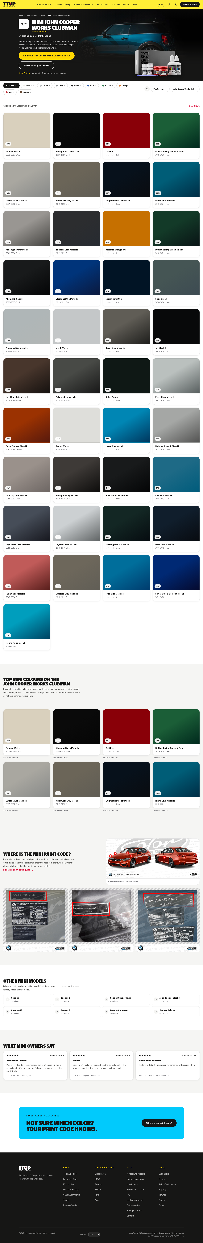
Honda (98, 1189)
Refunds (162, 1194)
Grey (62, 85)
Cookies (162, 1205)
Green (109, 85)
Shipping (162, 1189)
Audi (97, 1200)
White (30, 85)
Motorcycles (68, 1184)
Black (77, 85)
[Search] (147, 88)
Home (21, 15)
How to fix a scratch (135, 1189)
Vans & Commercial (71, 1194)
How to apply (102, 4)
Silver (46, 85)
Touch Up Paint (43, 4)
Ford (97, 1194)
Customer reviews (120, 4)
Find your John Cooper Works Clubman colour (46, 55)
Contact (130, 1215)
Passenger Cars (70, 1179)
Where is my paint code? (36, 65)
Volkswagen (100, 1173)
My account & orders (136, 1173)
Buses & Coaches (71, 1205)
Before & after (133, 1205)
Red (11, 92)
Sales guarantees (135, 1210)
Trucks (66, 1200)
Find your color (190, 4)
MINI (43, 15)
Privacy (162, 1200)
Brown (27, 92)
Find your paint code (83, 4)
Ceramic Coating (62, 4)
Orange (126, 85)
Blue (93, 85)
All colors (11, 85)
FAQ (135, 4)
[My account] (169, 4)
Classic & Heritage (71, 1189)
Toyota (98, 1184)
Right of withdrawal (167, 1184)
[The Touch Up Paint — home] (9, 4)
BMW (97, 1179)
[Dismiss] (52, 1231)
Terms (162, 1179)
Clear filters (194, 105)
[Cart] (176, 4)
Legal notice (164, 1173)
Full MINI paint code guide (16, 869)
